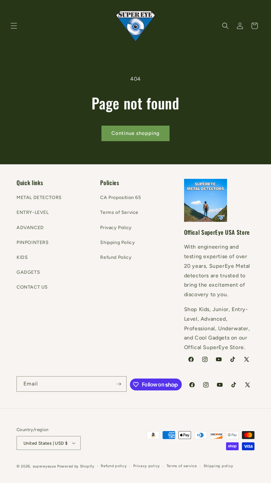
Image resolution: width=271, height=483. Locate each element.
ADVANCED (30, 227)
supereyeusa (44, 466)
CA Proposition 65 (120, 197)
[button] (14, 26)
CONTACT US (32, 287)
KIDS (22, 257)
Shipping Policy (117, 242)
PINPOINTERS (33, 242)
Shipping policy (219, 466)
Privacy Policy (116, 227)
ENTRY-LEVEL (33, 212)
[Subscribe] (119, 384)
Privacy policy (146, 466)
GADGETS (28, 272)
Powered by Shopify (76, 466)
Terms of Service (119, 212)
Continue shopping (135, 133)
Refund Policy (116, 257)
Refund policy (114, 466)
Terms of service (182, 466)
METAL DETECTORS (39, 197)
